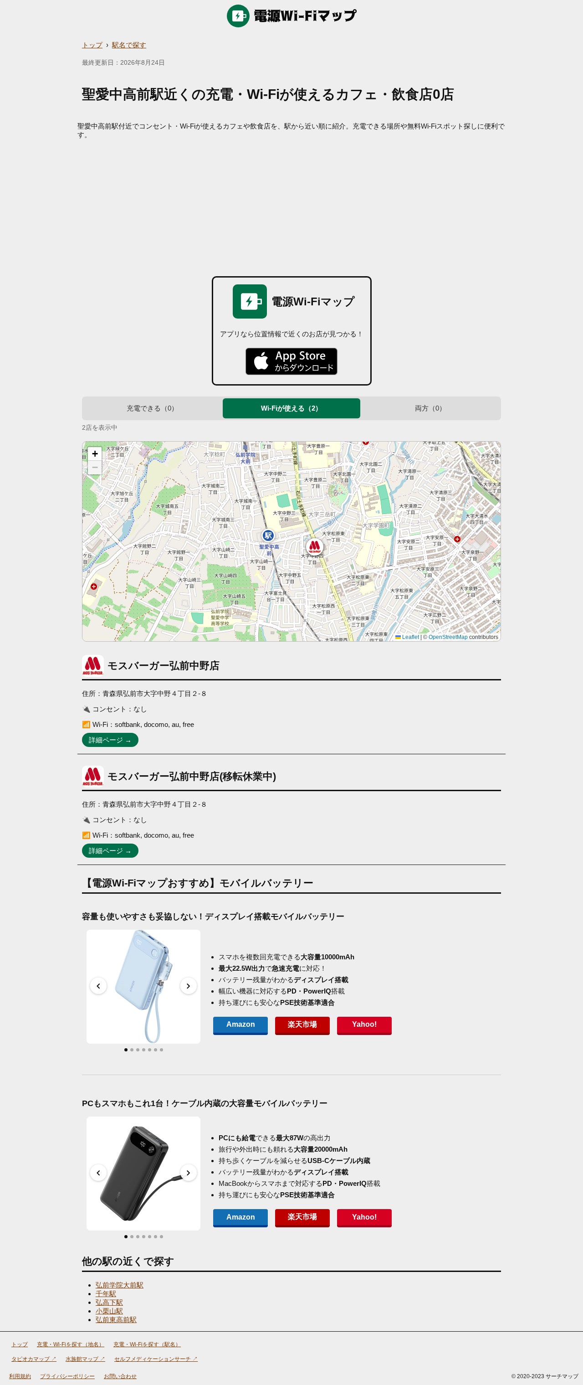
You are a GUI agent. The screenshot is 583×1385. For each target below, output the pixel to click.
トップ (92, 45)
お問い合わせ (120, 1376)
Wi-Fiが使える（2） (291, 408)
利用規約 (20, 1376)
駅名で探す (129, 45)
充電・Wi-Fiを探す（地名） (70, 1344)
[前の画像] (98, 986)
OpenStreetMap (448, 637)
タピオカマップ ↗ (33, 1359)
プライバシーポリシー (67, 1376)
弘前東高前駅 (116, 1319)
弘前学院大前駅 (119, 1285)
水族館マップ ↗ (85, 1359)
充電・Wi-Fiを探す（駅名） (147, 1344)
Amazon (240, 1024)
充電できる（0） (152, 408)
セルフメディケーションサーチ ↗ (156, 1359)
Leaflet (410, 637)
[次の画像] (188, 986)
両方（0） (430, 408)
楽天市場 (302, 1024)
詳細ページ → (110, 740)
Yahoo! (364, 1024)
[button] (314, 547)
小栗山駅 (109, 1311)
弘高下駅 (109, 1302)
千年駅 (106, 1293)
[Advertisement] (291, 208)
